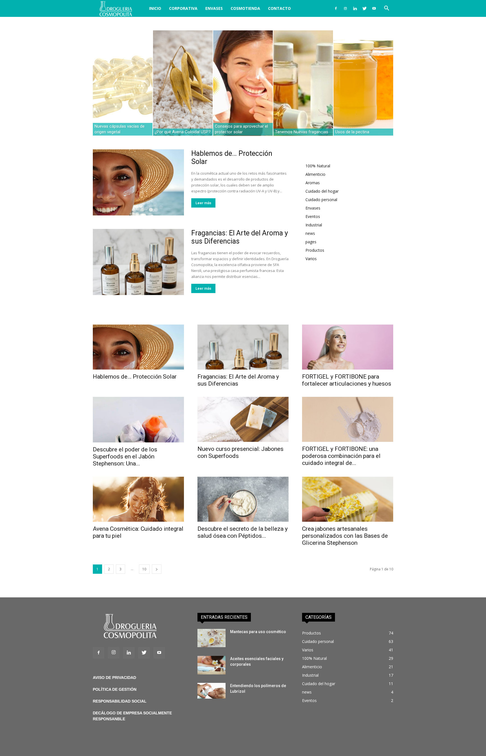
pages (310, 241)
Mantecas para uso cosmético (258, 631)
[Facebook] (336, 8)
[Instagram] (345, 8)
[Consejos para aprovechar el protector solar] (243, 83)
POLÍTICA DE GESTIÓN (114, 689)
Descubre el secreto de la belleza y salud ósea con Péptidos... (242, 532)
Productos (314, 250)
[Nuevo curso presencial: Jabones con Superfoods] (243, 419)
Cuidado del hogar (322, 191)
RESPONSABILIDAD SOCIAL (120, 701)
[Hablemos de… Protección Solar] (138, 182)
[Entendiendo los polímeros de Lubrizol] (211, 691)
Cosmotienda (245, 8)
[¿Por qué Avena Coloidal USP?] (183, 83)
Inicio (155, 8)
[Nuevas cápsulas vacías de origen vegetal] (122, 83)
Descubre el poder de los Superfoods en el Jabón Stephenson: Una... (125, 456)
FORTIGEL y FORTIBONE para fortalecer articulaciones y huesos (346, 380)
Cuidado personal (321, 199)
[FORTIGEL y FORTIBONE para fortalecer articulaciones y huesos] (347, 347)
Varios (311, 258)
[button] (386, 9)
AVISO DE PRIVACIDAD (114, 677)
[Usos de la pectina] (363, 83)
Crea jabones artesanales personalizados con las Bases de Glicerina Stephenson (345, 535)
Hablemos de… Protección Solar (135, 376)
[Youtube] (374, 8)
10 (144, 569)
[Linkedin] (355, 8)
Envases (214, 8)
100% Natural (317, 165)
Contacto (279, 8)
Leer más (203, 203)
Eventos (312, 216)
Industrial (313, 225)
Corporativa (183, 8)
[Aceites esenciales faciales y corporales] (211, 665)
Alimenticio (315, 174)
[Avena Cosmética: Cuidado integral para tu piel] (138, 499)
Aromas (312, 182)
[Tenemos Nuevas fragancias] (303, 83)
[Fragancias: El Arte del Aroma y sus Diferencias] (138, 262)
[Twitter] (364, 8)
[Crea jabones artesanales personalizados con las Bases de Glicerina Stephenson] (347, 499)
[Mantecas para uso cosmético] (211, 638)
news (310, 233)
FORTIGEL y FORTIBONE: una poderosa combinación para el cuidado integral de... (341, 456)
